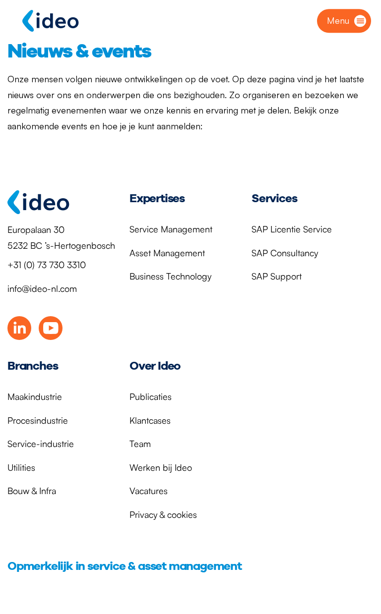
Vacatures (148, 490)
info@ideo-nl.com (42, 288)
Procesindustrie (37, 420)
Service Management (170, 228)
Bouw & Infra (31, 490)
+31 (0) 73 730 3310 (46, 264)
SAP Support (277, 276)
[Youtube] (51, 328)
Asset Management (167, 252)
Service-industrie (40, 443)
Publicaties (150, 396)
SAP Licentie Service (292, 228)
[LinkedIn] (19, 328)
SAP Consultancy (285, 252)
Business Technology (170, 276)
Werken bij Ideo (160, 467)
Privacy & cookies (163, 514)
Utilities (21, 467)
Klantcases (150, 420)
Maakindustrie (34, 396)
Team (140, 443)
